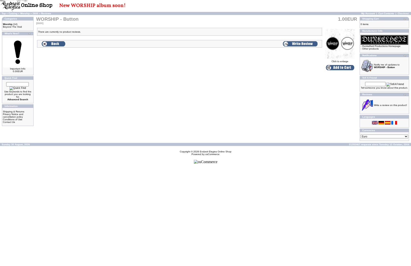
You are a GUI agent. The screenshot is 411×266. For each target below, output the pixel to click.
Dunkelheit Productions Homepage (381, 46)
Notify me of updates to (387, 66)
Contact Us (9, 122)
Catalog (13, 13)
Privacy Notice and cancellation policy (13, 115)
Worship (25, 13)
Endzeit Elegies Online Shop (215, 151)
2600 (35, 13)
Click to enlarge (340, 61)
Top (4, 13)
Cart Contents (386, 13)
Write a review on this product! (390, 105)
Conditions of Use (12, 119)
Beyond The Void (12, 26)
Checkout (403, 13)
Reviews (46, 13)
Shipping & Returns (13, 111)
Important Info (17, 68)
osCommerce (212, 154)
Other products (370, 48)
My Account (368, 13)
